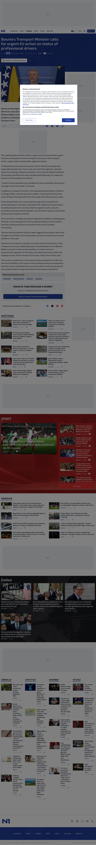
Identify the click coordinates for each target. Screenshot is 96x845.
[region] (48, 105)
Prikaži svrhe (29, 120)
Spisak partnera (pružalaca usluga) (32, 114)
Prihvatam (68, 120)
